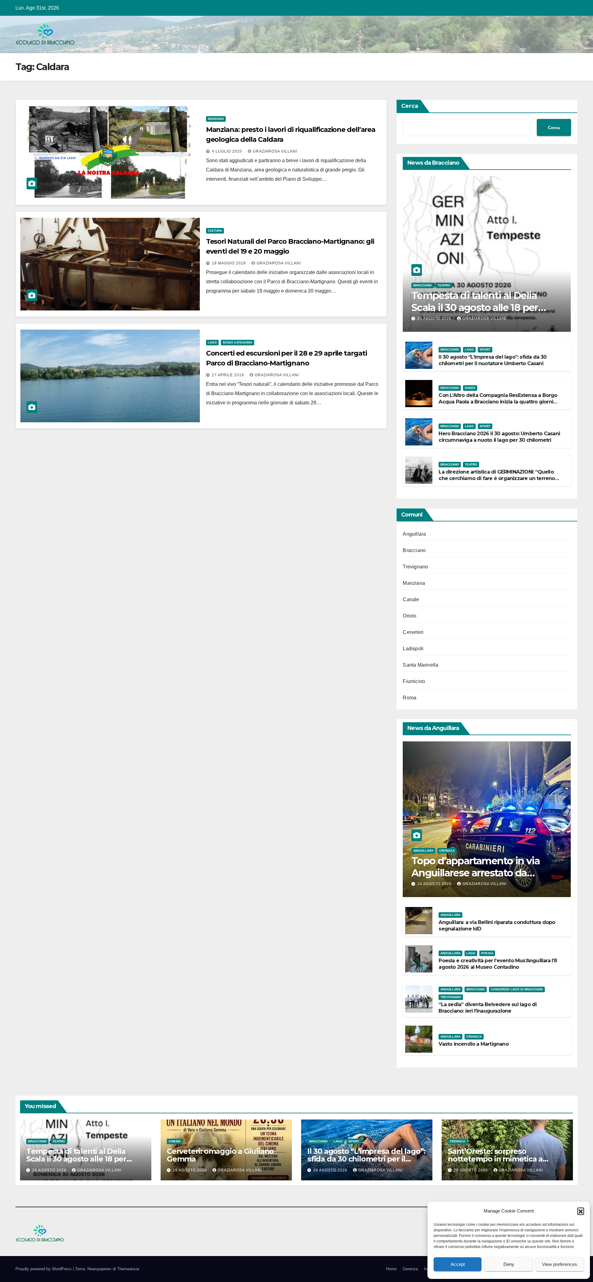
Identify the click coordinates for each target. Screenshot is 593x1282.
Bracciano (422, 285)
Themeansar (128, 1269)
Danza (470, 388)
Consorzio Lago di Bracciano (517, 989)
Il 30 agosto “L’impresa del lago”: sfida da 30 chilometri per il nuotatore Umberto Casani (492, 360)
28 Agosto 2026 (190, 1170)
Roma (409, 697)
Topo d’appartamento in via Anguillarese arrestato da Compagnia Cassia (475, 873)
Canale (411, 599)
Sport (485, 349)
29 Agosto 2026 (435, 318)
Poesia (487, 953)
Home (391, 1269)
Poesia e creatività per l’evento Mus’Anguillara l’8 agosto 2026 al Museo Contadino (498, 964)
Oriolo (409, 615)
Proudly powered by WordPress (44, 1269)
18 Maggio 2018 (229, 263)
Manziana (216, 118)
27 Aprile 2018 (228, 375)
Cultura (215, 230)
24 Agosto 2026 (435, 884)
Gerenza (410, 1269)
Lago (212, 342)
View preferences (559, 1264)
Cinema (175, 1141)
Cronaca (447, 850)
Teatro (444, 285)
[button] (581, 1211)
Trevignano (415, 566)
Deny (508, 1264)
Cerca (409, 106)
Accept (458, 1264)
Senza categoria (237, 342)
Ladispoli (413, 648)
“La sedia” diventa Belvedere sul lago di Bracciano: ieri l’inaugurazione (487, 1008)
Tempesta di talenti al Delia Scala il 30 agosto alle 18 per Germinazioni (474, 307)
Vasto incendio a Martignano (473, 1044)
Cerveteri (413, 632)
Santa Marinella (420, 665)
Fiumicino (414, 681)
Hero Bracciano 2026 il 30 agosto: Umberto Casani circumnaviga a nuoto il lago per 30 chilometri (499, 437)
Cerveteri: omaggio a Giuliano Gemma (220, 1155)
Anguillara (414, 534)
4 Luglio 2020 (227, 151)
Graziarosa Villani (275, 151)
